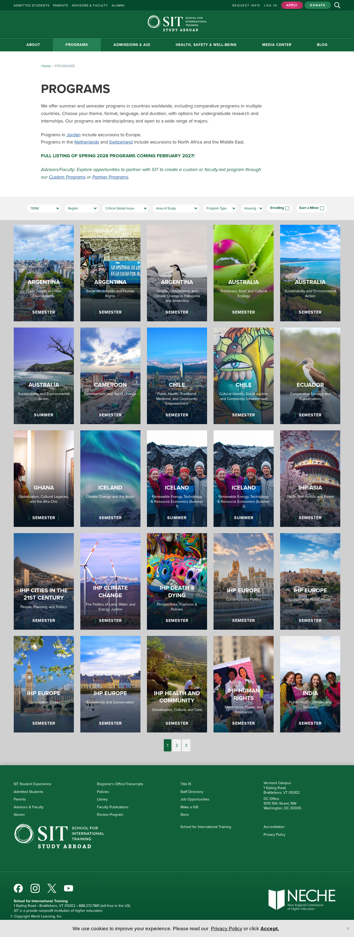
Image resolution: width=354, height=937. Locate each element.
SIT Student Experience (32, 784)
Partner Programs (110, 177)
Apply (292, 5)
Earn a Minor (309, 208)
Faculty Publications (113, 807)
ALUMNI (118, 5)
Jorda (72, 134)
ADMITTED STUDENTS (31, 5)
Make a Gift (189, 807)
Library (102, 799)
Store (184, 814)
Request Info (246, 5)
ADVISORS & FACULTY (90, 5)
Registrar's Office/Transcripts (120, 784)
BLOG (322, 44)
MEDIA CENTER (277, 44)
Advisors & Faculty (29, 807)
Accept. (269, 928)
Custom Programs (67, 177)
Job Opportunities (194, 799)
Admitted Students (28, 792)
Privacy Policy (274, 834)
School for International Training (205, 827)
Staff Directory (191, 792)
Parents (20, 799)
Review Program (110, 814)
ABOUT (33, 44)
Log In (270, 5)
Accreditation (274, 827)
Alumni (19, 814)
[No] (347, 928)
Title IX (185, 784)
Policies (103, 792)
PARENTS (60, 5)
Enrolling (277, 208)
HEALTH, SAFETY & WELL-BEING (206, 44)
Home (46, 66)
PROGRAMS (77, 44)
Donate (317, 5)
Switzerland (121, 142)
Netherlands (86, 142)
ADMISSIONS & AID (132, 44)
